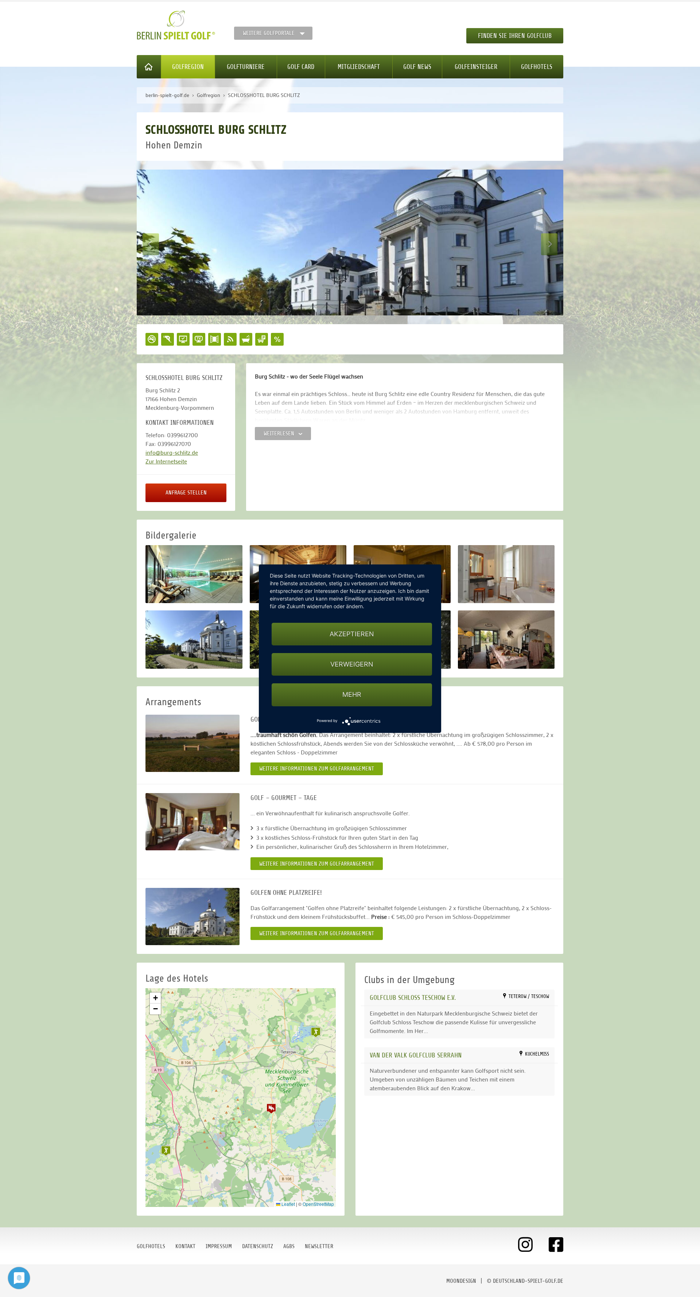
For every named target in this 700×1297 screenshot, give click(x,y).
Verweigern (351, 664)
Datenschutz (257, 1246)
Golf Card (300, 66)
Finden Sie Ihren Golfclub (515, 35)
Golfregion (188, 66)
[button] (271, 1108)
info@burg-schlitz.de (171, 452)
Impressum (219, 1246)
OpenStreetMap (318, 1204)
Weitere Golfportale (269, 33)
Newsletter (319, 1246)
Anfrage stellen (186, 492)
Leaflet (287, 1204)
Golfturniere (246, 66)
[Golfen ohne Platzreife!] (192, 916)
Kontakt (185, 1246)
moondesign (461, 1281)
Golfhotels (536, 66)
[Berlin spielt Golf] (176, 25)
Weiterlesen (280, 433)
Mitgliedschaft (359, 66)
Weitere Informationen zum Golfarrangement (316, 768)
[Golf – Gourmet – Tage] (192, 821)
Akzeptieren (352, 634)
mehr (351, 694)
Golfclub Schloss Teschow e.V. (413, 997)
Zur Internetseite (166, 461)
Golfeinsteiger (476, 66)
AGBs (289, 1246)
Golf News (417, 66)
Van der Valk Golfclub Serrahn (416, 1055)
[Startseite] (149, 66)
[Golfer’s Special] (192, 743)
